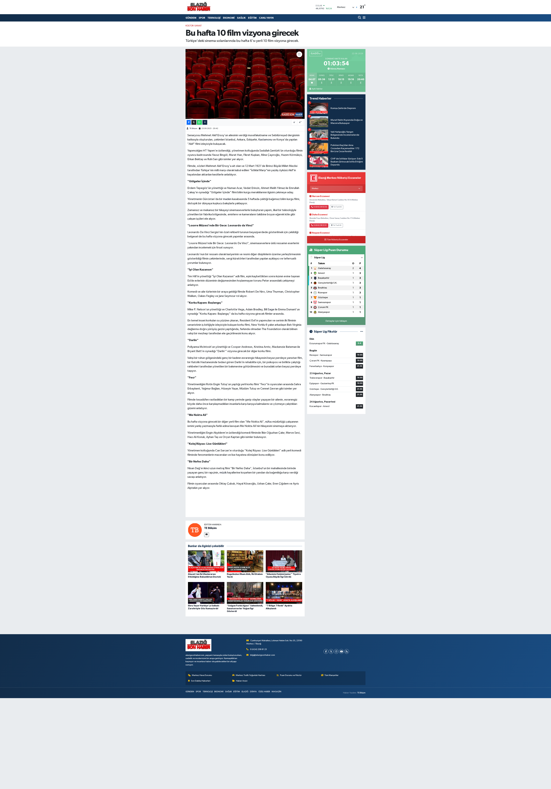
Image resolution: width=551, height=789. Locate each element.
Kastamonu (265, 139)
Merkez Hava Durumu (202, 675)
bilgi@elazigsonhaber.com (262, 655)
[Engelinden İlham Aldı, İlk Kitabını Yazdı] (245, 561)
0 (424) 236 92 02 (320, 207)
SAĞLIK (241, 18)
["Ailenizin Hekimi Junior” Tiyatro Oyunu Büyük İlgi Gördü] (284, 561)
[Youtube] (341, 651)
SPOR (202, 18)
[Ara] (360, 18)
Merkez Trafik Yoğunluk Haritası (250, 675)
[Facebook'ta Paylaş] (189, 122)
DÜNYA (253, 692)
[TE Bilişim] (195, 530)
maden (227, 199)
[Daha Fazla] (204, 122)
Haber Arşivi (241, 681)
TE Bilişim (193, 128)
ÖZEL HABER (264, 692)
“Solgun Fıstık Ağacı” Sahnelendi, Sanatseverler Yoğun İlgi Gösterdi (245, 608)
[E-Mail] (206, 534)
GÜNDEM (191, 18)
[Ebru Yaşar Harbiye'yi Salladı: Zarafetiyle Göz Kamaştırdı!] (206, 593)
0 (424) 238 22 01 (320, 225)
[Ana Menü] (364, 18)
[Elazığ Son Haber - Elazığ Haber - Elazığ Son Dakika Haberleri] (198, 7)
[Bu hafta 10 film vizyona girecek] (245, 84)
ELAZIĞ (245, 692)
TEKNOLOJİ (214, 18)
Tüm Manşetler (331, 675)
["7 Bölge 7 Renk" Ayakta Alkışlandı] (284, 593)
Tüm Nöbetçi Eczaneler (337, 240)
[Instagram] (336, 651)
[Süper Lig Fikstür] (361, 331)
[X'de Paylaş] (193, 122)
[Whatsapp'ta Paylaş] (199, 122)
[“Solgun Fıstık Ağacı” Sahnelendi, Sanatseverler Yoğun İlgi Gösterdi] (245, 593)
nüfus (268, 421)
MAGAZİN (276, 692)
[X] (331, 651)
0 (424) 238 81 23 (258, 649)
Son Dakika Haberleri (200, 681)
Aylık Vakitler (317, 89)
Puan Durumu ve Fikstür (291, 675)
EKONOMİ (229, 18)
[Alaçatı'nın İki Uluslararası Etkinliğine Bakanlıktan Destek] (206, 561)
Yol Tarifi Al (337, 207)
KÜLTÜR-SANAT (194, 26)
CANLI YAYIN (266, 18)
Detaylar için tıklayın (336, 321)
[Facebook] (326, 651)
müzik (223, 472)
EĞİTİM (252, 18)
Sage (271, 309)
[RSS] (346, 651)
